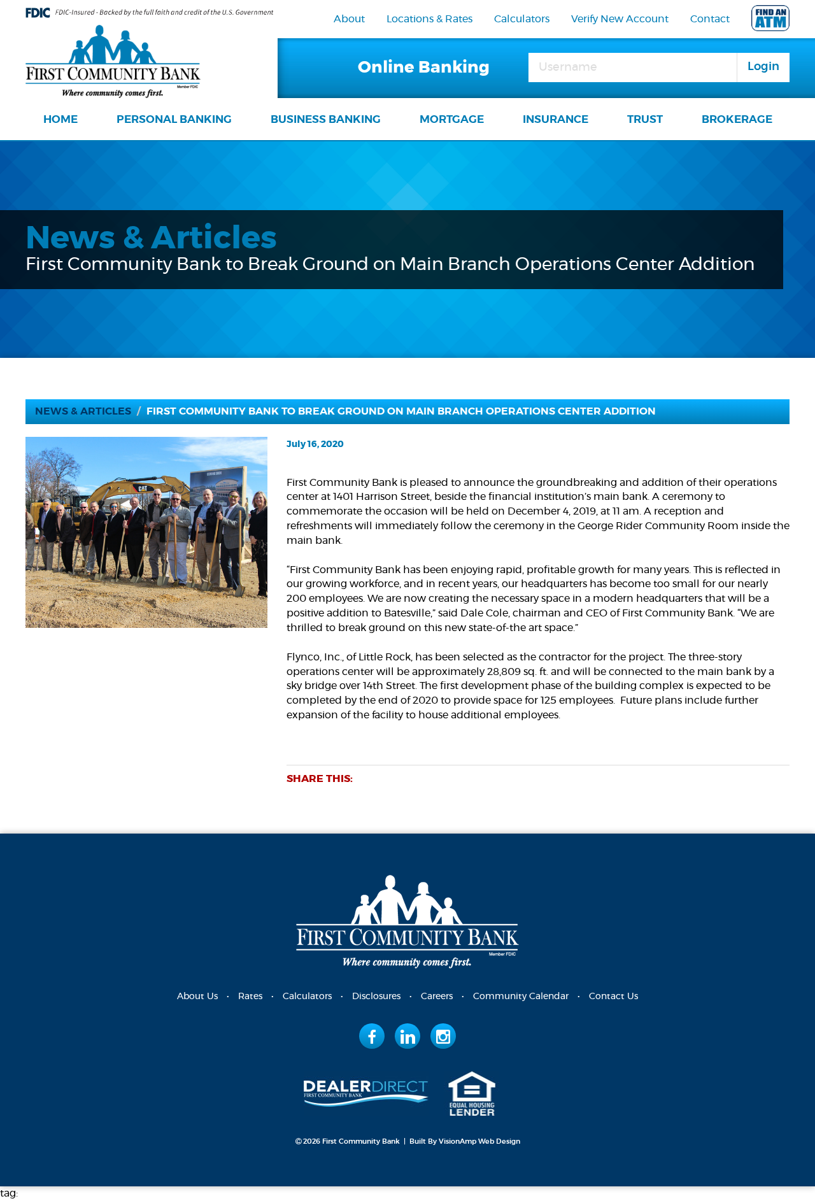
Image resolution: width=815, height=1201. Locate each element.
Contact (710, 19)
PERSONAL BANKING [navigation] (174, 119)
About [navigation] (349, 19)
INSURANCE (555, 119)
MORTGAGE (452, 119)
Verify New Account (620, 19)
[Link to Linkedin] (408, 1036)
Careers (437, 996)
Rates (250, 996)
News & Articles (83, 411)
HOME (60, 119)
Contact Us (613, 996)
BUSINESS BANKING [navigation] (326, 119)
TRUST (645, 119)
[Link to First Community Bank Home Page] (113, 59)
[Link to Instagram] (443, 1036)
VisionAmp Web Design (479, 1141)
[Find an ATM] (770, 21)
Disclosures (376, 996)
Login (763, 67)
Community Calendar (521, 996)
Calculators (521, 19)
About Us (197, 996)
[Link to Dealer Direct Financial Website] (366, 1091)
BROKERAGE (737, 119)
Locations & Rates (429, 19)
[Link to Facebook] (372, 1036)
